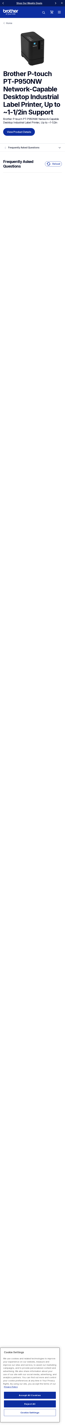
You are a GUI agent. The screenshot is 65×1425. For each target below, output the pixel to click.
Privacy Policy (11, 1387)
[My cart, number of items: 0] (52, 12)
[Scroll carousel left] (3, 3)
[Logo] (10, 12)
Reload (56, 163)
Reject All (29, 1404)
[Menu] (59, 12)
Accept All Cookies (30, 1395)
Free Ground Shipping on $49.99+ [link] (44, 3)
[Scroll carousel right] (55, 3)
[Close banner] (61, 3)
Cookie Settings (30, 1412)
